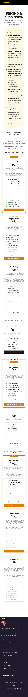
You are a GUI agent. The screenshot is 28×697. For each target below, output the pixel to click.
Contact (4, 672)
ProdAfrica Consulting (7, 668)
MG (18, 692)
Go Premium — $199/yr (14, 209)
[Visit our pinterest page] (20, 689)
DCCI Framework (12, 124)
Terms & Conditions (7, 655)
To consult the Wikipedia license (10, 642)
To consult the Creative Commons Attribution (13, 646)
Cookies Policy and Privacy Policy (10, 652)
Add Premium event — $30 (14, 404)
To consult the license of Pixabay (10, 649)
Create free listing (14, 312)
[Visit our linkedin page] (8, 689)
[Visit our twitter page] (13, 689)
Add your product (14, 352)
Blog (21, 682)
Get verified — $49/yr (14, 258)
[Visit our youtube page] (18, 689)
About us (5, 662)
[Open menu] (25, 2)
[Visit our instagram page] (15, 689)
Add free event (14, 443)
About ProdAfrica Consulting (12, 682)
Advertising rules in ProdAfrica (9, 675)
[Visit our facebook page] (10, 689)
